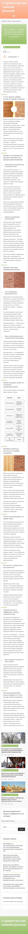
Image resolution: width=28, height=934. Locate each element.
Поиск (5, 827)
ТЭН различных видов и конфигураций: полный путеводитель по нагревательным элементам (13, 877)
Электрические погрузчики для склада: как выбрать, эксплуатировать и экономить (14, 886)
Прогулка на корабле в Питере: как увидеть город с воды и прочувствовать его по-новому (13, 867)
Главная (3, 21)
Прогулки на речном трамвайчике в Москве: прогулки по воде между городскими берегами (12, 858)
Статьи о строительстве (13, 21)
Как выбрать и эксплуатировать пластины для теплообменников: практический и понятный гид (13, 847)
